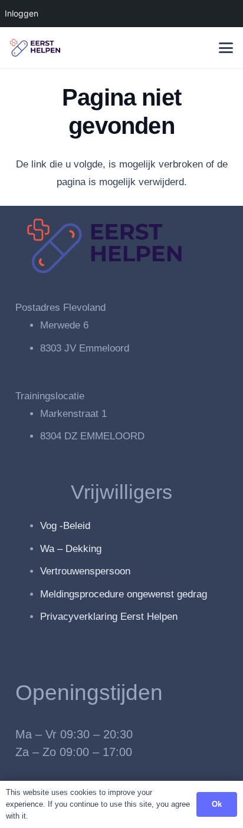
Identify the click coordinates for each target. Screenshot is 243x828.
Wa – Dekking (70, 548)
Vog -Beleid (65, 525)
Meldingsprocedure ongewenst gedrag (123, 594)
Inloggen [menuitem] (21, 13)
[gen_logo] (35, 48)
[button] (226, 48)
